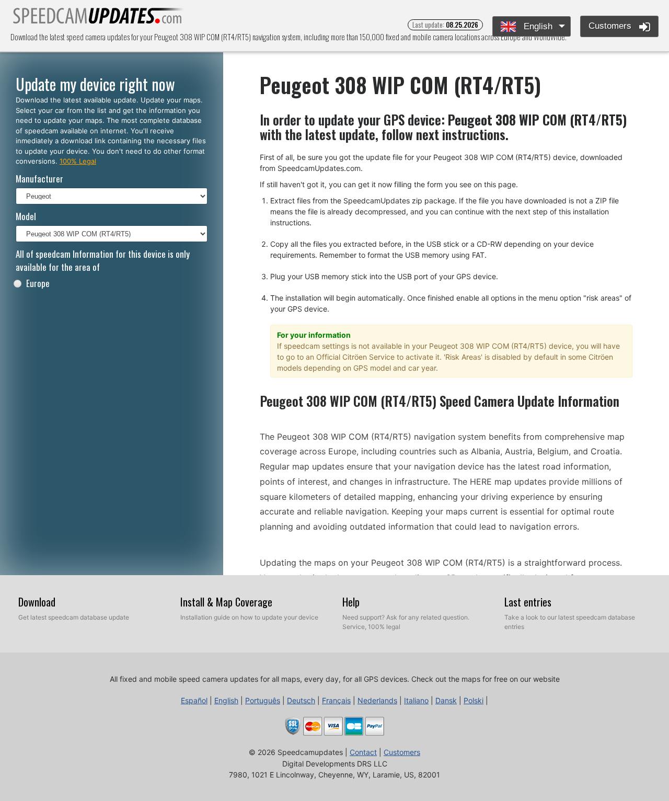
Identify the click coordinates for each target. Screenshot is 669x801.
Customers (611, 26)
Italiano (416, 700)
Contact (363, 752)
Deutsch (301, 700)
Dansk (446, 700)
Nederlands (377, 700)
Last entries (527, 602)
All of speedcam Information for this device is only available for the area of (103, 260)
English (536, 26)
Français (336, 700)
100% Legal (78, 161)
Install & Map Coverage (226, 602)
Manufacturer (39, 178)
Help (351, 602)
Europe (38, 283)
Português (262, 700)
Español (194, 700)
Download (36, 602)
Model (26, 216)
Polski (473, 700)
